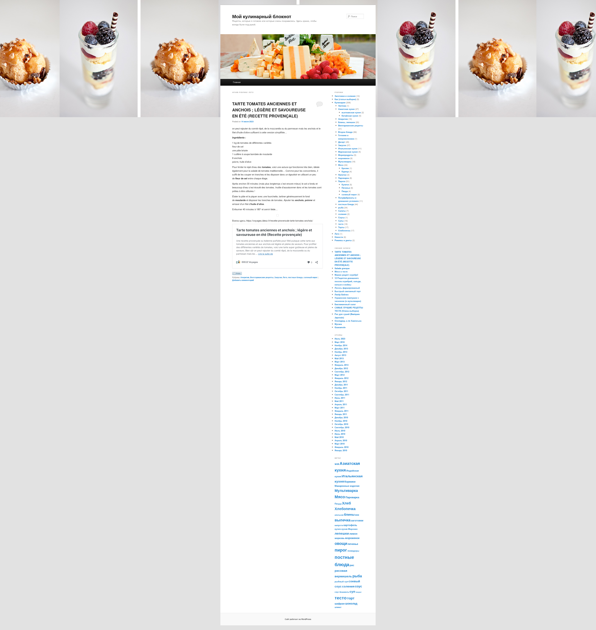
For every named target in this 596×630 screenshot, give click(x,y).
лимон (353, 533)
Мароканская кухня (348, 151)
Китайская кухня (350, 115)
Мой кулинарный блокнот (261, 16)
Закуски (278, 277)
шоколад (351, 603)
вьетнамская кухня (351, 112)
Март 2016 (340, 342)
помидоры (353, 550)
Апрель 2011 (341, 404)
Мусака (338, 324)
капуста (339, 525)
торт (350, 598)
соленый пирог (310, 277)
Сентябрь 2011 (342, 394)
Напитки (342, 174)
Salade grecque (342, 268)
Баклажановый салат (345, 304)
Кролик (345, 168)
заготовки (357, 520)
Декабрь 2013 (341, 348)
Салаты (342, 210)
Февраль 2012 (341, 378)
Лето (285, 277)
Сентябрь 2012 (342, 371)
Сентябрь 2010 (342, 427)
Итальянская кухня (347, 148)
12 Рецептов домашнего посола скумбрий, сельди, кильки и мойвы (348, 281)
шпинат (338, 607)
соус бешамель (342, 592)
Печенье (346, 187)
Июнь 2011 (340, 397)
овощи (341, 543)
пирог (341, 550)
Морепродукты (345, 154)
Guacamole (340, 327)
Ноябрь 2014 (341, 345)
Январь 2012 (341, 381)
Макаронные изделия (347, 486)
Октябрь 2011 (341, 391)
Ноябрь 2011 (341, 387)
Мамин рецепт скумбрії (346, 274)
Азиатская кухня (346, 109)
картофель (350, 525)
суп (352, 591)
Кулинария (340, 102)
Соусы (341, 217)
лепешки (342, 533)
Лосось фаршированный (347, 287)
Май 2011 (339, 401)
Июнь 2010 (340, 433)
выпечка (342, 520)
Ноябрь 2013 (341, 351)
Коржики (349, 481)
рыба (340, 207)
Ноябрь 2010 (341, 420)
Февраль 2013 (341, 364)
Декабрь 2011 (341, 384)
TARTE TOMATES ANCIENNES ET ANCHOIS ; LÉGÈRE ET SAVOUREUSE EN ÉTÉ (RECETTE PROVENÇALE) (269, 110)
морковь (340, 538)
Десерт (341, 141)
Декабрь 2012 (341, 368)
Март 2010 (340, 443)
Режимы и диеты (343, 240)
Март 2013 (340, 361)
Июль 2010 (340, 430)
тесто (340, 223)
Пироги (341, 181)
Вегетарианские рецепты (261, 277)
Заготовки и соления (345, 95)
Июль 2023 (340, 338)
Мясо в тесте (341, 271)
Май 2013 (339, 358)
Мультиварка (344, 161)
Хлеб (346, 503)
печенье (353, 544)
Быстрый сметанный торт (348, 291)
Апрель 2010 (341, 440)
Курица (345, 171)
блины (349, 514)
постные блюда (295, 277)
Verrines (342, 105)
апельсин (339, 514)
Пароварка (343, 177)
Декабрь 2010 (341, 417)
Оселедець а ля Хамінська (348, 320)
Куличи (345, 184)
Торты (341, 227)
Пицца (345, 191)
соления (342, 214)
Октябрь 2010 (341, 424)
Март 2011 (340, 407)
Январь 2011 (341, 414)
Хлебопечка (344, 230)
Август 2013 (340, 355)
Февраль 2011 (341, 410)
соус (358, 586)
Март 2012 (340, 374)
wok (337, 464)
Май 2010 (339, 437)
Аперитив (244, 277)
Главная (237, 82)
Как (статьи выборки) (345, 99)
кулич (338, 528)
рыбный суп (341, 581)
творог (359, 592)
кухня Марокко (349, 528)
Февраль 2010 (341, 447)
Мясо (340, 164)
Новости (339, 237)
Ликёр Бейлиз (341, 294)
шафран (340, 603)
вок (357, 514)
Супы (341, 220)
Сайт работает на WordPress (298, 619)
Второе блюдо (345, 132)
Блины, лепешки (346, 122)
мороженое (344, 158)
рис (352, 565)
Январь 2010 (341, 450)
